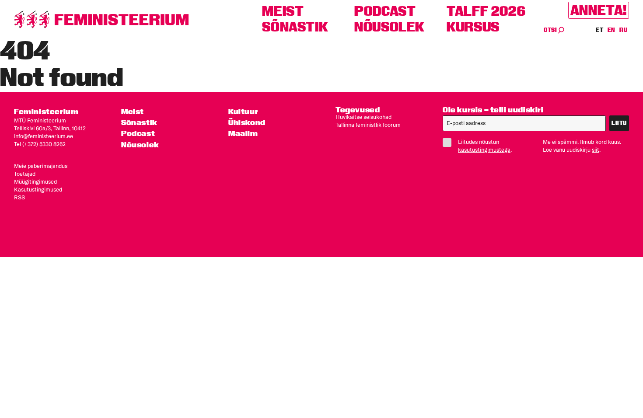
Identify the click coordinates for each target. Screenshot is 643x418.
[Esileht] (101, 19)
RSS (19, 197)
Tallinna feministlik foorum (368, 124)
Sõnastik (295, 27)
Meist (283, 11)
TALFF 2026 (486, 11)
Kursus (473, 27)
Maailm (243, 133)
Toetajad (24, 173)
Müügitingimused (35, 181)
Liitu (619, 123)
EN (612, 30)
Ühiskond (247, 122)
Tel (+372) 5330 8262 (40, 143)
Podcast (385, 11)
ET (600, 30)
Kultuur (243, 111)
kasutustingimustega (484, 149)
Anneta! (598, 10)
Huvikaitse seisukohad (363, 116)
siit (595, 149)
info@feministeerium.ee (43, 135)
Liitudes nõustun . (485, 145)
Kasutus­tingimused (38, 189)
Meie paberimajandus (40, 165)
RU (623, 30)
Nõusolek (389, 27)
